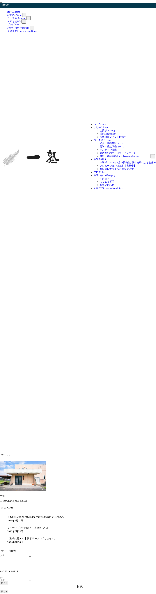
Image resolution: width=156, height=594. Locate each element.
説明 (17, 448)
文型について (12, 435)
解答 (31, 432)
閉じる (4, 583)
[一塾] (33, 96)
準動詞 (8, 442)
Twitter (151, 330)
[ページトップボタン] (1, 577)
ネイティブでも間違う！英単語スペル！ (29, 529)
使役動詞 (10, 439)
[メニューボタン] (150, 50)
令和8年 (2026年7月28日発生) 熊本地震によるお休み (35, 519)
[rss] (155, 42)
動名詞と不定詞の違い (17, 445)
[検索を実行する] (30, 556)
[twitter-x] (155, 36)
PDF (24, 386)
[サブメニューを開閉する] (24, 15)
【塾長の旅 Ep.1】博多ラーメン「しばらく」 (31, 540)
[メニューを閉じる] (1, 2)
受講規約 (22, 31)
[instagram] (155, 39)
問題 (22, 432)
